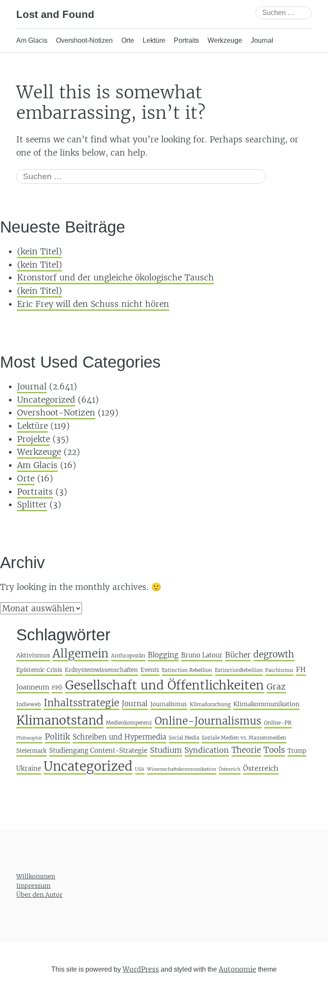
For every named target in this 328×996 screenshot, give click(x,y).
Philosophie (29, 738)
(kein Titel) (39, 251)
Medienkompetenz (129, 722)
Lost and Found (55, 14)
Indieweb (28, 704)
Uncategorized (46, 400)
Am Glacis (31, 40)
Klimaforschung (210, 704)
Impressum (33, 885)
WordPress (141, 969)
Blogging (163, 655)
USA (139, 769)
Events (150, 670)
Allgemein (80, 653)
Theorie (246, 750)
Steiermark (31, 750)
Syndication (206, 750)
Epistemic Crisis (39, 670)
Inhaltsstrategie (81, 702)
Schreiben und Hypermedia (119, 737)
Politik (57, 737)
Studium (166, 750)
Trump (296, 750)
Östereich (229, 769)
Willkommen (35, 876)
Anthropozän (128, 655)
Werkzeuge (225, 40)
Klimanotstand (59, 720)
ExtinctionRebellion (239, 670)
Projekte (33, 439)
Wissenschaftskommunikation (181, 769)
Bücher (238, 655)
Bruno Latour (202, 655)
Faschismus (279, 670)
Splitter (32, 504)
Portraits (186, 40)
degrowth (273, 654)
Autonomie (237, 969)
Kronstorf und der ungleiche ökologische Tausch (115, 277)
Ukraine (28, 768)
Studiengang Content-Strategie (98, 750)
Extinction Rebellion (187, 670)
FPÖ (57, 687)
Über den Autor (39, 895)
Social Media (184, 738)
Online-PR (278, 722)
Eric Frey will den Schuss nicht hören (93, 304)
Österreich (260, 768)
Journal (262, 40)
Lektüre (154, 40)
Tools (274, 750)
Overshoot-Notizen (84, 40)
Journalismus (168, 704)
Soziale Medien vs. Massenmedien (244, 737)
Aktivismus (33, 655)
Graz (276, 686)
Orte (127, 40)
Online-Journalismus (208, 721)
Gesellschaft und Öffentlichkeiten (164, 685)
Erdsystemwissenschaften (101, 670)
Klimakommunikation (266, 704)
